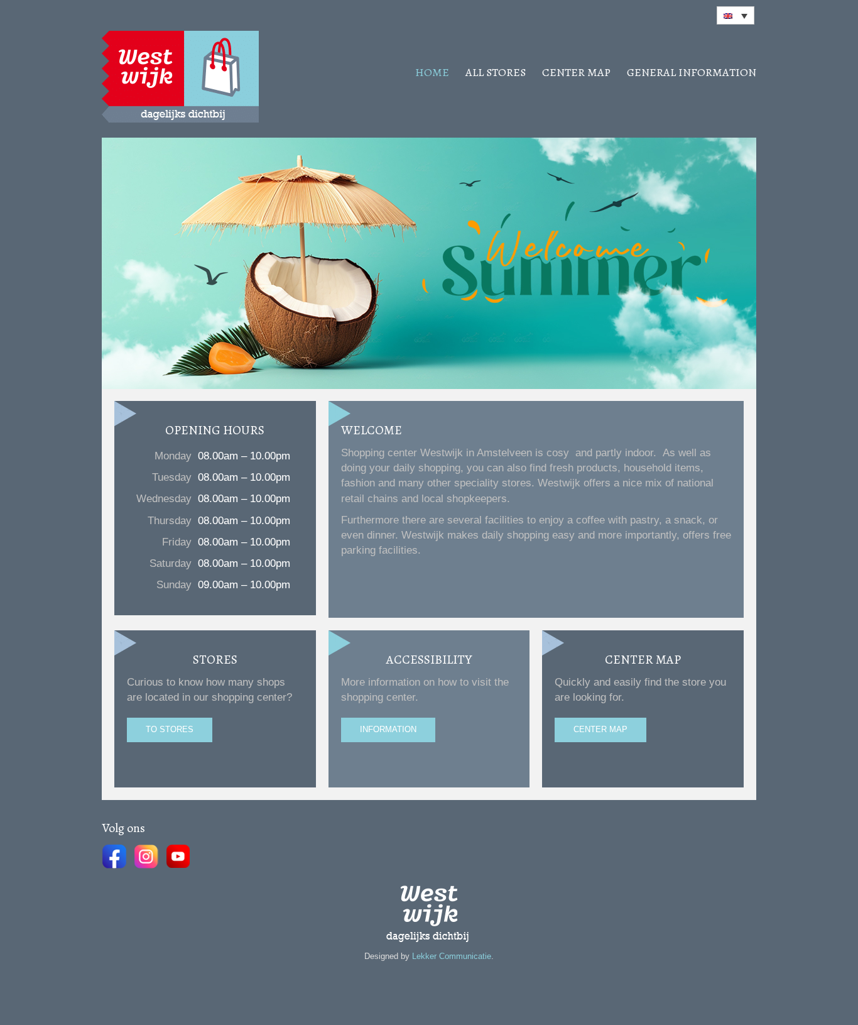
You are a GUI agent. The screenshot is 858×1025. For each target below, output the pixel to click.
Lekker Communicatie (451, 956)
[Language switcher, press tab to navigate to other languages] (735, 15)
